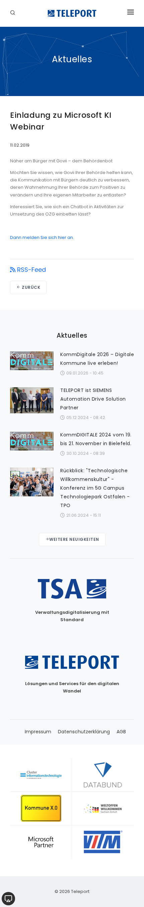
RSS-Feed (31, 269)
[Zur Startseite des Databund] (103, 774)
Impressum (38, 731)
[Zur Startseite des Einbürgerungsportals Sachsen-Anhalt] (103, 808)
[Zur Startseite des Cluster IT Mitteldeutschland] (41, 774)
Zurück (31, 287)
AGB (121, 731)
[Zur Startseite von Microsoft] (41, 841)
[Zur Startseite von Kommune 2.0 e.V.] (41, 808)
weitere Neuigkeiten (74, 539)
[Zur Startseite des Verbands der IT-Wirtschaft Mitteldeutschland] (103, 841)
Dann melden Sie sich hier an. (42, 237)
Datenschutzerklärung (84, 731)
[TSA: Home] (72, 13)
